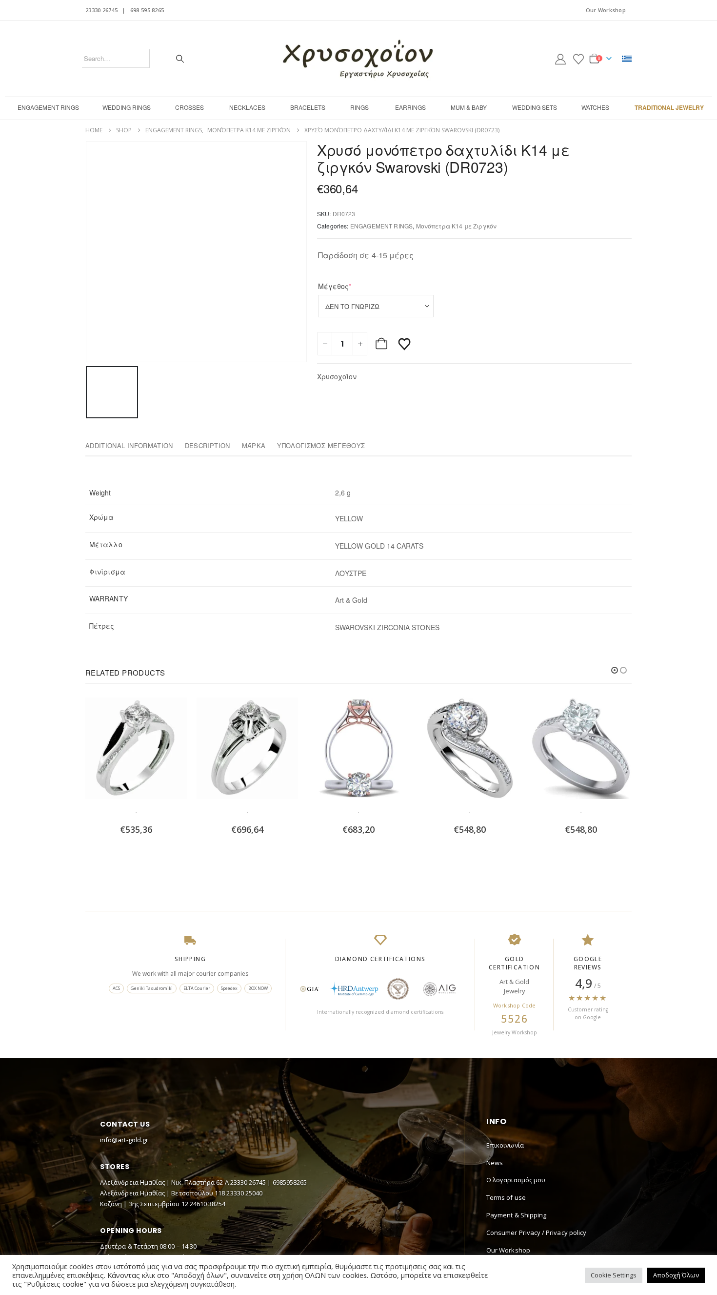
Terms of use (506, 1197)
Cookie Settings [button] (614, 1275)
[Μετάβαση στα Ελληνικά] (627, 59)
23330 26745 (101, 10)
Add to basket (382, 343)
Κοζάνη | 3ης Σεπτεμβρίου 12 (145, 1203)
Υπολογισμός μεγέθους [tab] (321, 445)
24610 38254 (208, 1203)
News (494, 1162)
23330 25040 (244, 1193)
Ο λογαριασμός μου (515, 1179)
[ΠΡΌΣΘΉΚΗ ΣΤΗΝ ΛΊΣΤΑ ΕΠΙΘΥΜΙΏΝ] (404, 343)
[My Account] (560, 58)
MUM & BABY (469, 107)
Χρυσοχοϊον (337, 376)
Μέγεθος (349, 286)
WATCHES (595, 107)
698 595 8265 (147, 10)
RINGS (359, 107)
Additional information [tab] (129, 445)
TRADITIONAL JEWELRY (669, 107)
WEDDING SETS (534, 107)
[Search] (180, 58)
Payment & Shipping (516, 1215)
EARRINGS (410, 107)
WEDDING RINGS (126, 107)
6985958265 (290, 1182)
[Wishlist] (578, 58)
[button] (614, 670)
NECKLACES (247, 107)
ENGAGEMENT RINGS (48, 107)
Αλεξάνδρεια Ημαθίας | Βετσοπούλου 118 (163, 1193)
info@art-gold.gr (124, 1139)
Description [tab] (207, 445)
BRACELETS (307, 107)
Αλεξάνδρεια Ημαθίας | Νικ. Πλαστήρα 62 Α (165, 1182)
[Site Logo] (358, 58)
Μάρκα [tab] (254, 445)
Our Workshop (606, 10)
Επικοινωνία (505, 1145)
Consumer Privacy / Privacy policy (536, 1232)
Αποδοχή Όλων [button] (676, 1275)
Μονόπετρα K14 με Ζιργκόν (456, 226)
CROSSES (189, 107)
